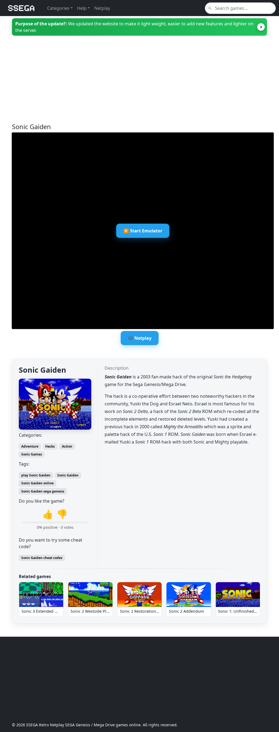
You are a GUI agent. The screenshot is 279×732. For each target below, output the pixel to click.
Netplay (102, 8)
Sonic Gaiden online (37, 483)
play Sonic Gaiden (35, 475)
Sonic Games (31, 454)
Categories (58, 8)
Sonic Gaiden (67, 475)
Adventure (29, 446)
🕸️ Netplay (139, 338)
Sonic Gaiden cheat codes (41, 557)
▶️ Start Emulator (142, 231)
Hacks (50, 446)
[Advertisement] (139, 85)
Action (67, 446)
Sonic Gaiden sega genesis (42, 491)
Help (82, 8)
